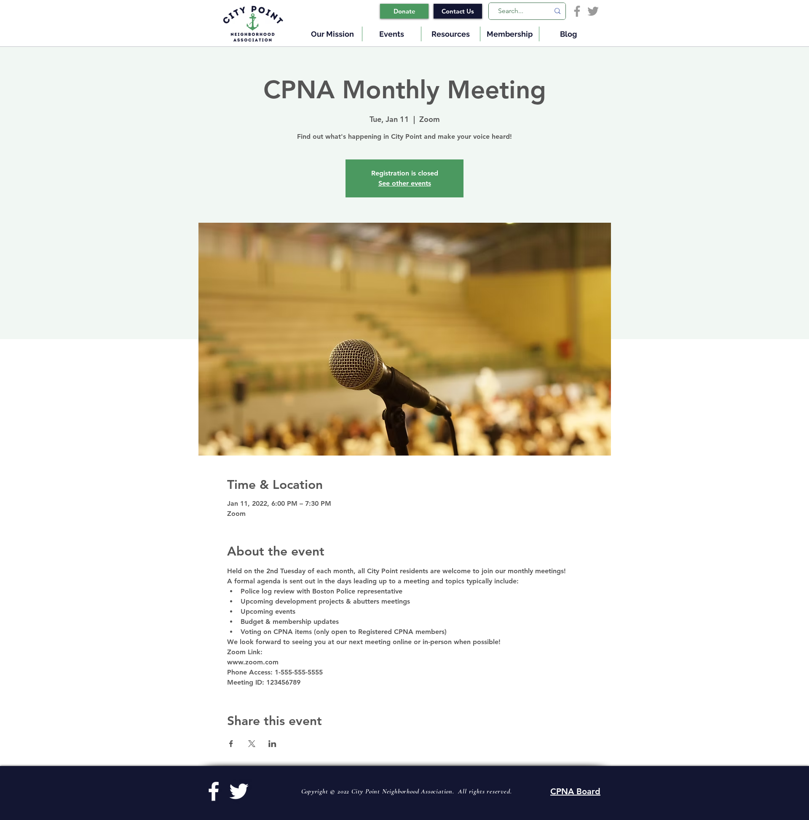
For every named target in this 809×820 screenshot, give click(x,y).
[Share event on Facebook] (231, 743)
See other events (404, 183)
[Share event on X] (252, 743)
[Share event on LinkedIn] (272, 743)
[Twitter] (593, 11)
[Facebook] (577, 11)
